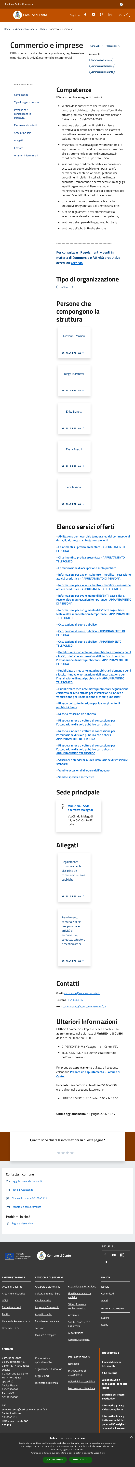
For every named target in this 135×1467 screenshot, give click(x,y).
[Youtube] (92, 14)
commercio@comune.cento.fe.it (82, 993)
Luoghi (105, 1318)
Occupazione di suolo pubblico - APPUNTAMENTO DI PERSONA (90, 633)
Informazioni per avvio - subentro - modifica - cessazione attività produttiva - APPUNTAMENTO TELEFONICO (93, 587)
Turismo (39, 1328)
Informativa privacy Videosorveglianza (113, 1407)
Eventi (104, 1325)
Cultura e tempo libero (47, 1293)
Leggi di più (99, 1452)
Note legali (74, 1364)
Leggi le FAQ (42, 1376)
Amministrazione (25, 29)
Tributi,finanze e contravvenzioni (77, 1306)
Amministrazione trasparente (111, 1364)
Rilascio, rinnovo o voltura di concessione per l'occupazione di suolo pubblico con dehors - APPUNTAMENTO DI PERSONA (85, 735)
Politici (6, 1314)
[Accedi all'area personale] (121, 4)
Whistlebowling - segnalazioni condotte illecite (114, 1384)
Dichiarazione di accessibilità (77, 1372)
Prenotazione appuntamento (43, 1360)
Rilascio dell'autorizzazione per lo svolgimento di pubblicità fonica (88, 705)
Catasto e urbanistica (47, 1321)
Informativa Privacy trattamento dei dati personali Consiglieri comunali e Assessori (114, 1422)
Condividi (95, 46)
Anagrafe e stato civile (47, 1287)
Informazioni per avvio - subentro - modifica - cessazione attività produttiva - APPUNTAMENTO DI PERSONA (93, 576)
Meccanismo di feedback (81, 1388)
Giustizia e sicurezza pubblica (79, 1295)
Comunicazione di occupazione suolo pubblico (87, 568)
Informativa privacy (79, 1357)
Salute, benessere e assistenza (79, 1324)
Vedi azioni (112, 46)
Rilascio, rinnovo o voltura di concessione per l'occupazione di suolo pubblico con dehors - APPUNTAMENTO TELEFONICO (85, 749)
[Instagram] (100, 14)
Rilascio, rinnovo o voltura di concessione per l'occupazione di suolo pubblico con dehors (85, 722)
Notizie (105, 1287)
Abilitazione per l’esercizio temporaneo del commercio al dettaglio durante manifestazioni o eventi (93, 538)
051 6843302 (75, 1000)
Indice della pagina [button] (23, 84)
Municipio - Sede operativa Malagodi (80, 808)
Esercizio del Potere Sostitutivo (113, 1396)
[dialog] (67, 1450)
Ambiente (73, 1315)
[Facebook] (84, 14)
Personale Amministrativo (16, 1321)
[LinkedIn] (108, 14)
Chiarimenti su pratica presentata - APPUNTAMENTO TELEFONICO (90, 559)
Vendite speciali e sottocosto (76, 777)
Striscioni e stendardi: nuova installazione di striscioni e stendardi (92, 762)
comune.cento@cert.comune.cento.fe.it (84, 1006)
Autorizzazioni (76, 1333)
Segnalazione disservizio (48, 1369)
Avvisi (104, 1300)
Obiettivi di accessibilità (81, 1381)
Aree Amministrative (13, 1293)
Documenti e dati (11, 1328)
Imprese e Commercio (47, 1307)
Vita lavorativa (43, 1300)
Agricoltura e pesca (79, 1340)
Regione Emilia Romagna (19, 4)
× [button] (131, 1437)
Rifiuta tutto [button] (81, 1459)
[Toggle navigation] (7, 15)
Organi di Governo (12, 1287)
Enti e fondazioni (11, 1307)
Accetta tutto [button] (54, 1459)
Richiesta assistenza (46, 1383)
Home (7, 29)
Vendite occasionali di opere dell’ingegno (84, 770)
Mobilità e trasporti (45, 1335)
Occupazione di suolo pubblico (77, 624)
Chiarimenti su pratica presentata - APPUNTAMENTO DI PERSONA (92, 549)
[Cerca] (128, 15)
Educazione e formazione (82, 1286)
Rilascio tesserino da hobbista (77, 714)
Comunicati (107, 1293)
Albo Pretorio (109, 1373)
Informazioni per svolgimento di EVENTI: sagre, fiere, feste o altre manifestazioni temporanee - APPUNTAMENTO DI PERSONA (93, 599)
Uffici (42, 29)
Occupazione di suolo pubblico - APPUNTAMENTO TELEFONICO (89, 643)
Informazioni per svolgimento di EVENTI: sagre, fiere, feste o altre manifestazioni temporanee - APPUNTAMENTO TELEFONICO (93, 614)
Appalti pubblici (43, 1314)
